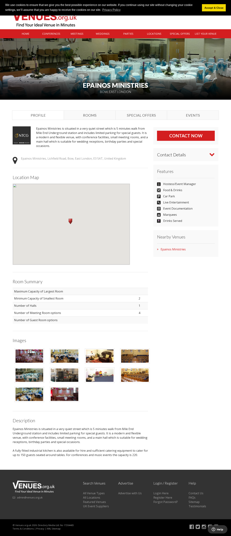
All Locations (91, 498)
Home (25, 33)
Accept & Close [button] (213, 7)
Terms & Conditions (23, 528)
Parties (128, 33)
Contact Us (196, 493)
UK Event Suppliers (96, 506)
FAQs (192, 498)
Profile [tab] (38, 115)
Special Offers (180, 33)
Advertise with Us (130, 493)
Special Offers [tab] (141, 115)
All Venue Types (94, 493)
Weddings (103, 33)
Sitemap (194, 502)
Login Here (161, 493)
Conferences (51, 33)
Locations (154, 33)
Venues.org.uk (23, 525)
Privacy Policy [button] (111, 9)
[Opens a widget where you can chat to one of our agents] (217, 529)
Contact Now (185, 135)
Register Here (162, 498)
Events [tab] (193, 115)
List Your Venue (205, 33)
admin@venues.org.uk (30, 497)
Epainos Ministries (173, 249)
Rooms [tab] (90, 115)
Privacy (40, 528)
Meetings (77, 33)
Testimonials (197, 506)
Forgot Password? (165, 502)
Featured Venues (94, 502)
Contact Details (171, 154)
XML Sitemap (54, 528)
